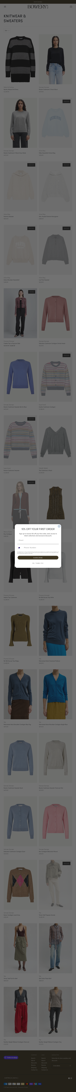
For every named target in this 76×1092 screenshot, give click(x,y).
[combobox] (20, 547)
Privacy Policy (28, 553)
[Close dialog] (59, 526)
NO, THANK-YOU (38, 563)
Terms (32, 553)
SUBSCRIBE (38, 558)
